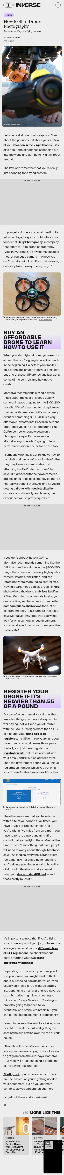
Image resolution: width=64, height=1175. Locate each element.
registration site (14, 753)
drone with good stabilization (35, 488)
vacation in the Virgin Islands (32, 145)
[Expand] (47, 1143)
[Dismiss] (58, 1143)
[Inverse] (28, 5)
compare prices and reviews (22, 606)
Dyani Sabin (14, 37)
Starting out (11, 1074)
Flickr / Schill (45, 319)
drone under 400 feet (31, 874)
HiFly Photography (30, 242)
